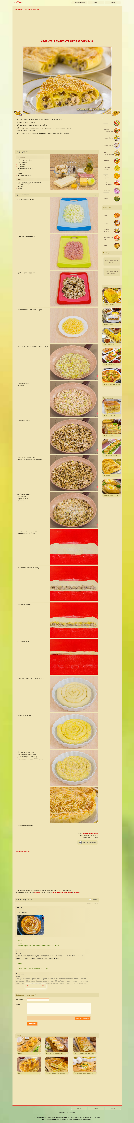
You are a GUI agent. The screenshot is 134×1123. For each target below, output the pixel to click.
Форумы (96, 2)
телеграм (76, 892)
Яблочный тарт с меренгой (108, 325)
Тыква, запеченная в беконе (109, 365)
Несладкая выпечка (32, 10)
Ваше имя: (19, 999)
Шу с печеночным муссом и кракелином (54, 1053)
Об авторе (112, 2)
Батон (20, 1073)
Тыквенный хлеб (108, 304)
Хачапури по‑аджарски (110, 495)
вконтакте (56, 892)
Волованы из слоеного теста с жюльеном (110, 456)
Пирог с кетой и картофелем (108, 436)
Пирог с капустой (109, 415)
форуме (37, 892)
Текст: (18, 1004)
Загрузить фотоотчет (82, 1018)
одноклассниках (66, 892)
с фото (94, 899)
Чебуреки (106, 475)
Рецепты (18, 10)
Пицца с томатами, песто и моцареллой (111, 385)
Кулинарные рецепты (79, 2)
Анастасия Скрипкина (90, 833)
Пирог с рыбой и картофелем (55, 1073)
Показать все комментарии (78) (35, 986)
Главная (79, 1108)
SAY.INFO (19, 2)
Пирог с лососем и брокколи (83, 1073)
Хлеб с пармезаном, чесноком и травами (84, 1053)
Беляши (20, 1053)
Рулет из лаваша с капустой (108, 345)
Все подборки (109, 253)
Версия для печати (89, 842)
